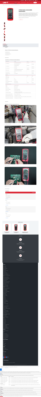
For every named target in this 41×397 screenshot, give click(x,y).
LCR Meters (4, 309)
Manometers (4, 302)
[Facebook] (3, 357)
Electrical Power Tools (5, 270)
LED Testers (4, 323)
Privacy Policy (7, 362)
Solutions (19, 2)
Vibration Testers (5, 294)
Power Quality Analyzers (5, 310)
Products (16, 2)
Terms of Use (10, 362)
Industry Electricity (5, 333)
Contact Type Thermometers (6, 291)
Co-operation (4, 345)
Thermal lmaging (32, 0)
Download (7, 198)
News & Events (4, 348)
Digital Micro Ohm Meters (6, 311)
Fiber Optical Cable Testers (6, 324)
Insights (28, 2)
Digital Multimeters (5, 268)
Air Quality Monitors (5, 295)
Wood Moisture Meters (5, 301)
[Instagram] (3, 358)
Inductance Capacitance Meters (6, 308)
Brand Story (4, 355)
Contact (35, 2)
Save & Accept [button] (1, 396)
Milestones (4, 354)
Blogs (3, 350)
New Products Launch (5, 349)
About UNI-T (31, 2)
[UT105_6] (4, 38)
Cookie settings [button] (6, 367)
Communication (4, 338)
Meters (23, 0)
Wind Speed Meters (5, 289)
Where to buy (4, 343)
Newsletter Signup (6, 360)
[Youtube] (5, 357)
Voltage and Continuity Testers (6, 281)
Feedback (4, 344)
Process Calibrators (5, 325)
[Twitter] (7, 357)
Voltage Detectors (5, 280)
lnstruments (27, 0)
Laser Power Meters (5, 300)
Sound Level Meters (5, 290)
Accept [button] (2, 367)
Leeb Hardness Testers (5, 303)
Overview (4, 353)
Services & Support (23, 2)
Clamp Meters (4, 269)
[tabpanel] (20, 380)
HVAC (3, 332)
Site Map (4, 362)
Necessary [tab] (1, 373)
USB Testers (4, 322)
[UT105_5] (4, 35)
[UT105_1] (10, 14)
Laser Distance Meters (5, 279)
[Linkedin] (6, 357)
